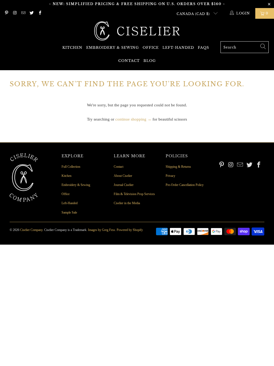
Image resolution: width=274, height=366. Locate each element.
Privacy (170, 176)
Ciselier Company (31, 230)
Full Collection (71, 167)
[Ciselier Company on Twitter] (31, 13)
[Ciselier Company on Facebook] (39, 13)
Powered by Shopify (130, 230)
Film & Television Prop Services (134, 194)
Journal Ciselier (124, 185)
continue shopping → (133, 119)
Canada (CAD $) (194, 14)
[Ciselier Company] (137, 31)
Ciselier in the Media (127, 203)
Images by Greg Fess (101, 230)
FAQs (203, 47)
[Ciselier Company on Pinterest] (6, 13)
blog (149, 60)
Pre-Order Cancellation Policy (185, 185)
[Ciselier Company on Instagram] (14, 13)
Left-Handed (178, 47)
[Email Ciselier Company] (23, 13)
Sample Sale (69, 212)
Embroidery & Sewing (112, 47)
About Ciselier (123, 176)
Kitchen (72, 47)
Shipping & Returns (178, 167)
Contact (129, 60)
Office (151, 47)
